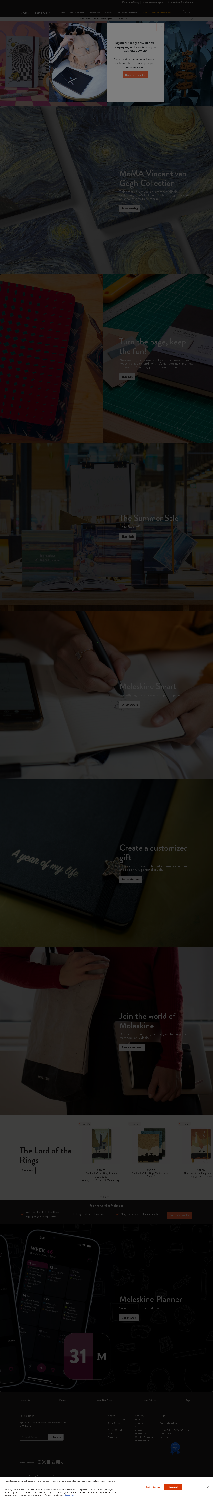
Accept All (173, 1487)
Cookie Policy (69, 1495)
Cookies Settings (153, 1487)
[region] (106, 1487)
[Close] (208, 1487)
